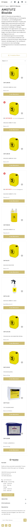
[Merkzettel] (15, 2)
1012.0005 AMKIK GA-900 (9, 87)
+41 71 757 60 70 (7, 480)
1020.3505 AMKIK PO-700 (9, 194)
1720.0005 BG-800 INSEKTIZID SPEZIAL (13, 336)
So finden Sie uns (7, 494)
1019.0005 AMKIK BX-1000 (9, 158)
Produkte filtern (15, 55)
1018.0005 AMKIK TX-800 (9, 122)
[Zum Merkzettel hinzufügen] (21, 77)
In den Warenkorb (14, 94)
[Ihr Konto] (18, 2)
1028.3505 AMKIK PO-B (9, 229)
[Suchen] (11, 2)
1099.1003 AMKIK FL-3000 (9, 300)
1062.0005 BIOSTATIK (8, 265)
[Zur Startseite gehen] (3, 2)
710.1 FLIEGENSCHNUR (8, 407)
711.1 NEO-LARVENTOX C (9, 443)
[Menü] (25, 2)
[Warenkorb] (22, 2)
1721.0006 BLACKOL (8, 372)
